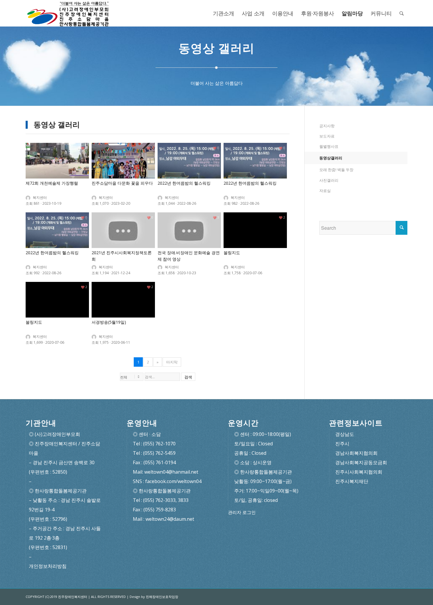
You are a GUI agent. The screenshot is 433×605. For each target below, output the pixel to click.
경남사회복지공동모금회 (361, 462)
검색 (188, 377)
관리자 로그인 (242, 512)
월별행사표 (328, 146)
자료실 (325, 190)
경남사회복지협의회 (356, 453)
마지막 (172, 362)
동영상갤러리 (330, 158)
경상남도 (344, 434)
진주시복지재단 (351, 481)
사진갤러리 (328, 180)
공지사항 (327, 125)
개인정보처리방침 (48, 566)
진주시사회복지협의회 (358, 472)
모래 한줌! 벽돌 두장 (336, 169)
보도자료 (327, 136)
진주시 (342, 443)
